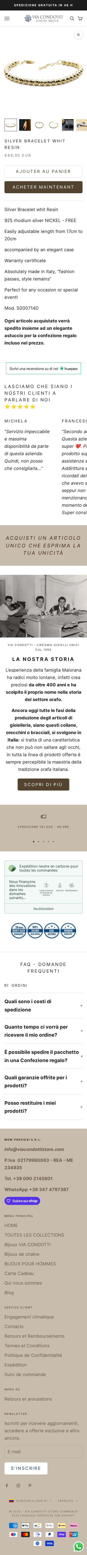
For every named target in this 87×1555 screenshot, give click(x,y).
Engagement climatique (29, 1317)
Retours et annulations (28, 1399)
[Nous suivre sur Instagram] (18, 1485)
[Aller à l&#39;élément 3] (39, 125)
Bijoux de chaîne (21, 1254)
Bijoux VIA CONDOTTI (27, 1244)
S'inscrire (26, 1468)
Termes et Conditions (27, 1345)
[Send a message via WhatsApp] (78, 1546)
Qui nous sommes (23, 1283)
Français (65, 1500)
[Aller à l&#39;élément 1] (10, 125)
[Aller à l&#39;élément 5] (68, 125)
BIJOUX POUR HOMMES (30, 1263)
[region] (43, 824)
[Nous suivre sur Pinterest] (30, 1485)
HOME (11, 1225)
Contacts (13, 1326)
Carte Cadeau (19, 1273)
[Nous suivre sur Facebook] (6, 1485)
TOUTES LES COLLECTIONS (34, 1235)
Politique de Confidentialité (33, 1355)
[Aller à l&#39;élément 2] (25, 125)
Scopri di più (43, 784)
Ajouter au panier (43, 171)
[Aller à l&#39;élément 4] (53, 125)
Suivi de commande (25, 1374)
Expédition (15, 1365)
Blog (9, 1292)
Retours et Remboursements (34, 1336)
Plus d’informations (43, 908)
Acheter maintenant (43, 187)
